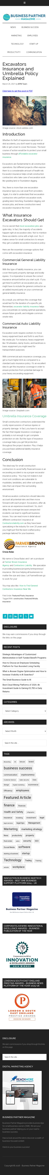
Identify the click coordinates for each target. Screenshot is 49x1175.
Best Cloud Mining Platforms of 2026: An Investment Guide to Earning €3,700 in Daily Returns (22, 688)
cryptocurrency (27, 775)
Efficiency (8, 790)
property (30, 835)
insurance (6, 602)
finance (9, 805)
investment (31, 818)
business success (18, 768)
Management (34, 823)
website (6, 867)
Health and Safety (13, 811)
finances (21, 806)
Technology (12, 860)
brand (31, 762)
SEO (37, 841)
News (6, 835)
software (24, 847)
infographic (30, 812)
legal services (8, 823)
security (27, 841)
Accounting (7, 762)
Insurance (30, 596)
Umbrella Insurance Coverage (24, 416)
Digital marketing (18, 785)
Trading (28, 860)
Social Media (9, 847)
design (6, 785)
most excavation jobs (29, 226)
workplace (19, 866)
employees (22, 790)
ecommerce (33, 785)
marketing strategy (31, 829)
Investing (19, 818)
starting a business (11, 854)
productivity (17, 835)
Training (38, 861)
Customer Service (10, 780)
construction (18, 599)
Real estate (8, 841)
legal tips (20, 823)
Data (34, 780)
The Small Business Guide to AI (16, 680)
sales (17, 841)
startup (26, 853)
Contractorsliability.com (13, 523)
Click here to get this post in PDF (17, 91)
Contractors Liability (23, 565)
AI (15, 762)
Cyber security (24, 780)
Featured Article (31, 599)
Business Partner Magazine (24, 17)
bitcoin (22, 762)
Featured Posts (18, 596)
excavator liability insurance (26, 306)
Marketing (11, 829)
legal (42, 817)
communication (10, 775)
